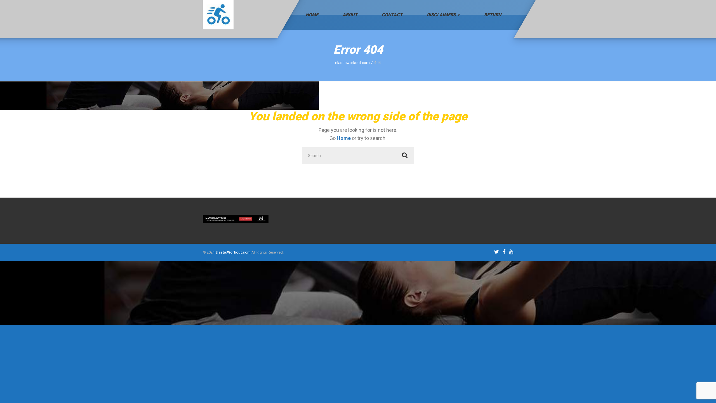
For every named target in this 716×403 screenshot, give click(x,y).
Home (312, 14)
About (350, 14)
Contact (392, 14)
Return (492, 14)
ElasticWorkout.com (233, 252)
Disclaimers (441, 14)
